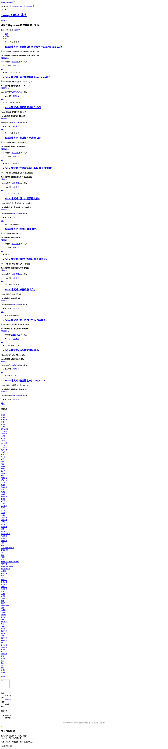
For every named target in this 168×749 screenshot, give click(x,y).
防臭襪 (3, 427)
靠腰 (2, 552)
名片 (6, 38)
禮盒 (2, 454)
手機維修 (4, 640)
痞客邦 (14, 62)
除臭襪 (3, 424)
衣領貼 (3, 415)
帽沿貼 (3, 417)
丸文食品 (4, 447)
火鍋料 (3, 468)
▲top (2, 69)
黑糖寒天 (4, 564)
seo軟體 (3, 571)
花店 (2, 577)
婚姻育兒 (17, 30)
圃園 (2, 668)
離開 (11, 746)
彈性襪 (3, 617)
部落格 (7, 36)
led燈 (2, 608)
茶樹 (2, 661)
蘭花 (2, 545)
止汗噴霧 (4, 443)
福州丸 (3, 471)
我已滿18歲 (5, 746)
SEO (2, 575)
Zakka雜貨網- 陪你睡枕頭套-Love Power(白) (27, 77)
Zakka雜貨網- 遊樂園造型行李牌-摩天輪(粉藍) (28, 168)
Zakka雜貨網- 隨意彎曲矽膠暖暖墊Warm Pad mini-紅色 (33, 47)
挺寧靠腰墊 (5, 550)
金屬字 (3, 603)
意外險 (3, 531)
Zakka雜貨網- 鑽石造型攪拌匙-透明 (23, 107)
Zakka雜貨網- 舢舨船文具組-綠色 (22, 350)
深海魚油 (4, 527)
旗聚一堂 (4, 450)
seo (2, 651)
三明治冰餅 (5, 429)
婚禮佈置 (4, 582)
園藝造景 (4, 538)
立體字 (3, 598)
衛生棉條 (4, 645)
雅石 (2, 543)
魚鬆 (2, 459)
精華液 (3, 658)
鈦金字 (3, 612)
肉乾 (2, 461)
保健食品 (4, 517)
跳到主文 (4, 20)
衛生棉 (3, 643)
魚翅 (2, 475)
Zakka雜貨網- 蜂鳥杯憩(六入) (20, 289)
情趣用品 (4, 631)
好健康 (3, 515)
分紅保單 (4, 536)
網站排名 (4, 573)
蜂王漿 (3, 522)
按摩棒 (3, 633)
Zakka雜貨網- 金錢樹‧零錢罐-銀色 (23, 138)
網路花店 (4, 580)
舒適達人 (4, 647)
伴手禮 (3, 457)
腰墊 (2, 555)
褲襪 (2, 619)
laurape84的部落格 (14, 15)
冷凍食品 (4, 473)
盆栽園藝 (4, 541)
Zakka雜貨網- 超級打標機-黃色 (21, 229)
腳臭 (2, 422)
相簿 (6, 34)
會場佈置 (4, 584)
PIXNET (69, 723)
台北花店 (4, 587)
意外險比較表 (5, 534)
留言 (18, 62)
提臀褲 (3, 676)
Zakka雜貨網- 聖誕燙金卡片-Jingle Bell (25, 380)
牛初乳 (3, 524)
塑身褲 (3, 672)
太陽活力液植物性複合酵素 (10, 562)
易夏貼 (3, 436)
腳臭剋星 (4, 420)
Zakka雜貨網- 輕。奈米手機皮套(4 (22, 198)
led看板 (3, 615)
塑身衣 (3, 670)
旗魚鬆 (3, 452)
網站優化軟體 (5, 569)
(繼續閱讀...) (5, 58)
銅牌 (2, 601)
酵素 (2, 529)
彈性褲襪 (4, 622)
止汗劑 (3, 441)
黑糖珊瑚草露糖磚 (7, 566)
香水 (2, 663)
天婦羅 (3, 466)
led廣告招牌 (5, 605)
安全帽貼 (4, 434)
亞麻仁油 (4, 520)
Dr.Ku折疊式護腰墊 (7, 548)
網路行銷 (4, 650)
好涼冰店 (4, 431)
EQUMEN (4, 674)
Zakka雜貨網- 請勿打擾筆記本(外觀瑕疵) (26, 259)
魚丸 (2, 464)
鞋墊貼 (3, 445)
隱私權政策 (95, 723)
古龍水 (3, 665)
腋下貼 (3, 438)
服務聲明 (102, 723)
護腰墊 (3, 557)
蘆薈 (2, 656)
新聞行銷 (4, 654)
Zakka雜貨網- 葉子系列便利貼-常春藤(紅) (26, 320)
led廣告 (3, 610)
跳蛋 (2, 636)
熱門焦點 (16, 65)
